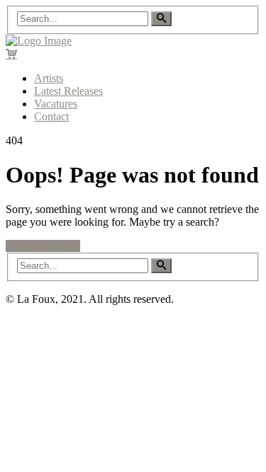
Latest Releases (68, 91)
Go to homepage (43, 246)
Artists (48, 78)
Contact (51, 116)
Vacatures (55, 104)
